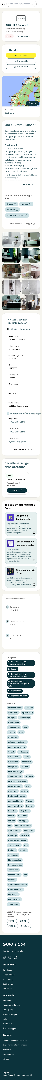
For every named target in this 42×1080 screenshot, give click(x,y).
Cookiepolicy (8, 1010)
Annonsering (8, 979)
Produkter (11, 210)
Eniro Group (7, 970)
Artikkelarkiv (7, 1024)
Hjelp (5, 1019)
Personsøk (7, 1049)
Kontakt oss (7, 989)
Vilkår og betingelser (11, 1014)
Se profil (15, 490)
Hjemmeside (22, 61)
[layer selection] (36, 80)
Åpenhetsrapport (10, 1028)
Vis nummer (23, 55)
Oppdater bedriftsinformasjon (15, 1045)
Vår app (6, 1059)
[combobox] (20, 3)
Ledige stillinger (9, 975)
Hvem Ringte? (8, 1054)
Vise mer (26, 184)
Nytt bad (24, 204)
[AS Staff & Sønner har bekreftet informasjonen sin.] (28, 25)
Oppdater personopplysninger (15, 1040)
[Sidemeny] (39, 3)
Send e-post (22, 67)
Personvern (7, 1000)
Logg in (29, 224)
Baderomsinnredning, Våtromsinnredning (15, 30)
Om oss (10, 204)
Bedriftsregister (9, 984)
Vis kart (34, 103)
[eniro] (3, 3)
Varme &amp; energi (15, 215)
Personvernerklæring (11, 1005)
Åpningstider (24, 36)
